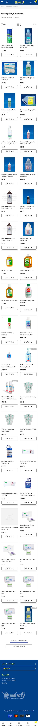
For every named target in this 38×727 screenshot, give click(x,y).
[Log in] (31, 2)
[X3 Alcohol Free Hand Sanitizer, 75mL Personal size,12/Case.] (9, 387)
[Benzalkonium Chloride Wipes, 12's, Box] (28, 516)
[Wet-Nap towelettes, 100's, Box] (28, 419)
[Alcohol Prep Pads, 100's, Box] (28, 582)
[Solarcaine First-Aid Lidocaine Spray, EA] (9, 36)
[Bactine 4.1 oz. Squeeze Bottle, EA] (28, 291)
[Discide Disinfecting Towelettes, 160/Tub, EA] (28, 483)
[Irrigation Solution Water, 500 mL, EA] (28, 36)
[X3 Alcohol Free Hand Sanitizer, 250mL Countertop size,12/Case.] (28, 355)
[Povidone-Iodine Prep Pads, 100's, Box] (28, 451)
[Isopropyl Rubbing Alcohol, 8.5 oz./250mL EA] (28, 132)
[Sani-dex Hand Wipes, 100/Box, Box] (9, 68)
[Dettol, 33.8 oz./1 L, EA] (28, 261)
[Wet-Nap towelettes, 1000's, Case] (9, 419)
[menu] (2, 2)
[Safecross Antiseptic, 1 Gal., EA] (28, 100)
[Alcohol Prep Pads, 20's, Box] (9, 582)
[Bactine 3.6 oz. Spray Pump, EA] (9, 323)
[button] (18, 24)
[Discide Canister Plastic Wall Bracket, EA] (9, 516)
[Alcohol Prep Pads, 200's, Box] (28, 549)
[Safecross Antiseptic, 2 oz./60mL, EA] (9, 100)
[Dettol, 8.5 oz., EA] (9, 261)
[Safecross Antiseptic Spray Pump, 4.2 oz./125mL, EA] (9, 132)
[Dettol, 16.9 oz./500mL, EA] (9, 291)
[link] (11, 724)
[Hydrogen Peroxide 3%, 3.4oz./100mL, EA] (28, 196)
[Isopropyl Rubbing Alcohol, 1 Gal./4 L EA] (28, 164)
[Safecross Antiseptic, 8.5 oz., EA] (28, 68)
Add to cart (10, 55)
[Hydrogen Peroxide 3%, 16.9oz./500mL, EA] (9, 228)
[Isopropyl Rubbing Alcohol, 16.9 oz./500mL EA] (9, 164)
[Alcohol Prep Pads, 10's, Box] (9, 614)
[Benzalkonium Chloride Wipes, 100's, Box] (9, 549)
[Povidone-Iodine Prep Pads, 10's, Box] (9, 483)
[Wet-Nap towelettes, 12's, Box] (28, 387)
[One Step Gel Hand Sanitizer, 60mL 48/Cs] (28, 323)
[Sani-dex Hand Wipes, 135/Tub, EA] (9, 451)
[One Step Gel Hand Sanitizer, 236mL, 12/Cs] (9, 355)
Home (2, 6)
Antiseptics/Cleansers (12, 6)
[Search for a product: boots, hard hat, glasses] (7, 2)
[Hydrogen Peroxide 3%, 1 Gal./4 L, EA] (28, 228)
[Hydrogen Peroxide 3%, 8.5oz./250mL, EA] (9, 196)
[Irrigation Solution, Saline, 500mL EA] (28, 614)
